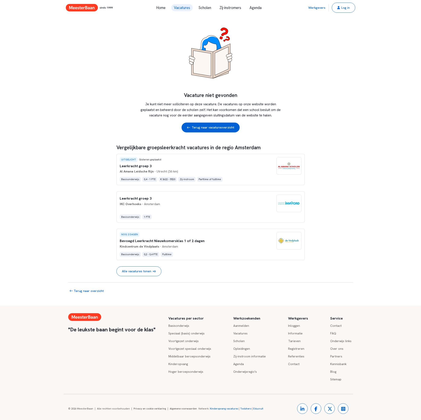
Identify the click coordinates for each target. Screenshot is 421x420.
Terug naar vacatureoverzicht (213, 127)
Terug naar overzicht (88, 291)
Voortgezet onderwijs (183, 341)
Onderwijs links (340, 341)
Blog (333, 372)
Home (161, 7)
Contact (294, 364)
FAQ (333, 333)
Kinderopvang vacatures (224, 408)
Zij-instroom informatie (249, 356)
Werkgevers (316, 8)
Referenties (296, 356)
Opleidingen (241, 349)
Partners (336, 356)
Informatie (295, 333)
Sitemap (335, 379)
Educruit (258, 408)
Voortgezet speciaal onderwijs (189, 349)
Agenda (256, 7)
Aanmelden (241, 326)
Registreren (296, 349)
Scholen (204, 7)
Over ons (336, 349)
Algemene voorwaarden (183, 408)
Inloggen (294, 326)
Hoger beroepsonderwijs (185, 372)
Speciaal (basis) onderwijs (186, 333)
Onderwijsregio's (245, 372)
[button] (343, 8)
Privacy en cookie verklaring (150, 408)
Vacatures (182, 7)
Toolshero (245, 408)
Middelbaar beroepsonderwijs (189, 356)
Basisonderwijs (178, 326)
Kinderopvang (178, 364)
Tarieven (294, 341)
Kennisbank (338, 364)
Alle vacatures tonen (136, 271)
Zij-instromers (230, 7)
